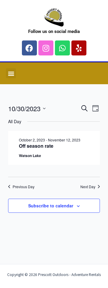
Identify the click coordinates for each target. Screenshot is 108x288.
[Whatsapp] (62, 47)
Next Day (87, 186)
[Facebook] (29, 47)
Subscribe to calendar (50, 206)
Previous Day (23, 186)
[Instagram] (45, 47)
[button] (11, 73)
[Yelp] (78, 47)
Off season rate (36, 145)
